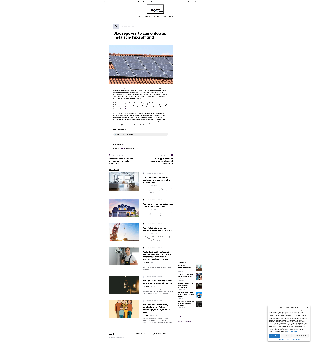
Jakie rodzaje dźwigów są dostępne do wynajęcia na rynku (157, 229)
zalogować (122, 148)
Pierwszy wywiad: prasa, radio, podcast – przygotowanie (186, 285)
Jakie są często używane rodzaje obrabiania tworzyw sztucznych (157, 282)
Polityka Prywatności (295, 339)
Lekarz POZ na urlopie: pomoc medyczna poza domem (186, 294)
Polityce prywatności (292, 331)
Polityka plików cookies (283, 339)
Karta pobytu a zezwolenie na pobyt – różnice (185, 267)
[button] (308, 307)
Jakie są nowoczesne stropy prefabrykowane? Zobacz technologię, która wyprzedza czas (156, 308)
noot (147, 185)
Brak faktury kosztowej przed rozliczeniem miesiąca (186, 303)
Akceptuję (274, 336)
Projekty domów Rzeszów (185, 316)
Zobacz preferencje (300, 336)
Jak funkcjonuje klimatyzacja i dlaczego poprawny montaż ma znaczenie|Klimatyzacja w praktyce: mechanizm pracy (157, 255)
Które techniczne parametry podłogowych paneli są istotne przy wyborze (156, 180)
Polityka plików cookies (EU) (159, 334)
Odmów (286, 336)
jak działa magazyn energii (128, 108)
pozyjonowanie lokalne (184, 321)
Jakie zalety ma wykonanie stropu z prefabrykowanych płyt (158, 205)
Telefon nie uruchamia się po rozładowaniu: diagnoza (185, 276)
